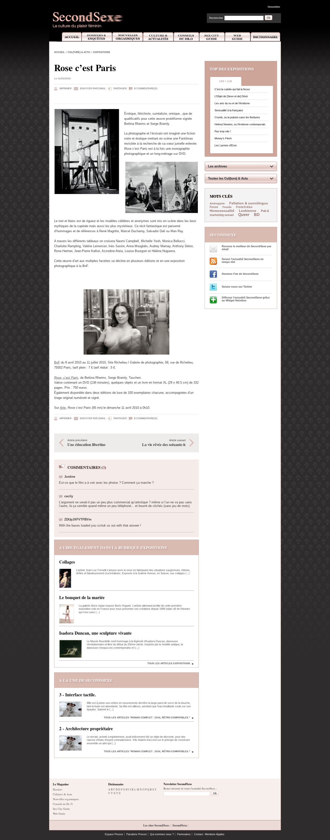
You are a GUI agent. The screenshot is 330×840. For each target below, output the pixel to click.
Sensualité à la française (229, 110)
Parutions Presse (136, 834)
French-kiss (244, 207)
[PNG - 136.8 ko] (161, 212)
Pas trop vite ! (223, 131)
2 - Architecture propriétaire (86, 728)
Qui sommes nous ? (162, 834)
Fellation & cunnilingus (248, 203)
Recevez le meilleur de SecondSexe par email (246, 248)
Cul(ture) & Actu (79, 52)
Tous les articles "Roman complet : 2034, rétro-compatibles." (147, 717)
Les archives (217, 166)
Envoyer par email (93, 88)
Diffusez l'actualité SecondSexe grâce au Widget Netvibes (246, 299)
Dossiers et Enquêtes (96, 37)
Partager (120, 88)
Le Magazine (61, 784)
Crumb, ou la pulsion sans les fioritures (237, 117)
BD (257, 215)
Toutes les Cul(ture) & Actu (228, 178)
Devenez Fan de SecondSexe (240, 273)
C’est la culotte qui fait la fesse (232, 89)
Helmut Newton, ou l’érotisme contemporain (240, 124)
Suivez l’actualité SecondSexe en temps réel (243, 260)
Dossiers (57, 789)
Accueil (69, 37)
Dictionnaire (266, 37)
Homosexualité (222, 211)
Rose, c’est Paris (66, 377)
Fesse (214, 207)
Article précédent (86, 443)
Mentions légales (214, 834)
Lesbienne (247, 211)
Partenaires (184, 834)
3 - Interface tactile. (77, 694)
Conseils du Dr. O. (63, 804)
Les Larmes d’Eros (226, 145)
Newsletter (274, 6)
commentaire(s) (145, 88)
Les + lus (225, 81)
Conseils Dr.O (186, 37)
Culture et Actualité (158, 37)
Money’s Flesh (223, 138)
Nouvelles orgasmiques (66, 799)
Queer (243, 215)
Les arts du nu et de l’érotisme (232, 103)
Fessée (226, 207)
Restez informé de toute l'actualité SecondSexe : (190, 788)
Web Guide (238, 37)
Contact (198, 834)
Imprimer (65, 88)
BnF (57, 362)
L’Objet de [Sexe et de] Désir (231, 96)
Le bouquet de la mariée (82, 597)
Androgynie (217, 203)
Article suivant (164, 443)
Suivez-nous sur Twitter (237, 286)
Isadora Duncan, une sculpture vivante (95, 633)
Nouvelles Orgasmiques (127, 37)
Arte (63, 407)
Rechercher (216, 17)
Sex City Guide (212, 37)
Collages (67, 562)
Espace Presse (114, 834)
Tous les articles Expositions (168, 663)
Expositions (101, 52)
